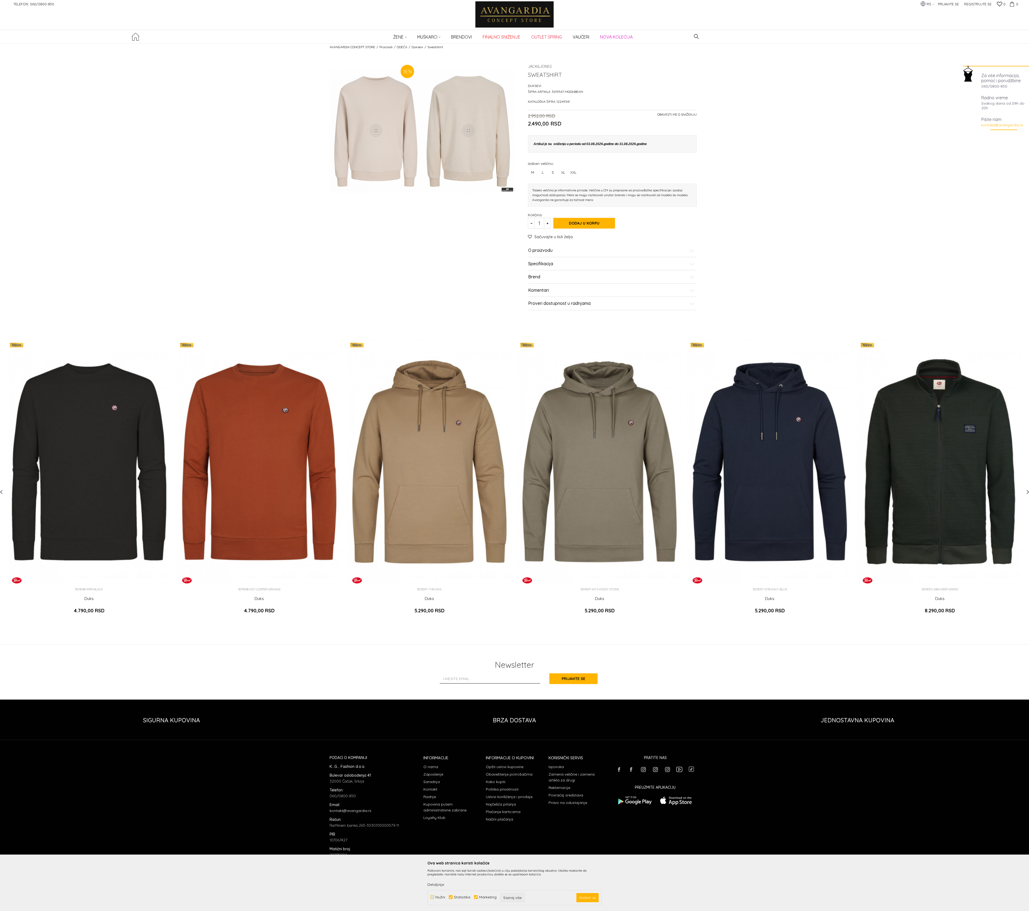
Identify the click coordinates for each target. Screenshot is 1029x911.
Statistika (462, 897)
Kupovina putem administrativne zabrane (445, 807)
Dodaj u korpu (584, 223)
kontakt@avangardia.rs (1002, 125)
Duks (89, 598)
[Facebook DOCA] (631, 769)
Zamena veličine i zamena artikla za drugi (572, 777)
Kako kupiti (495, 781)
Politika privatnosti (502, 789)
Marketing (488, 897)
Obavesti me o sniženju (677, 114)
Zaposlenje (433, 774)
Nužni (440, 897)
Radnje (429, 796)
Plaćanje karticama (503, 811)
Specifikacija (540, 263)
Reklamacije (559, 787)
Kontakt (430, 789)
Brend (534, 277)
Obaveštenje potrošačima (509, 774)
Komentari (538, 290)
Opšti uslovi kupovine (504, 766)
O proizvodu (540, 250)
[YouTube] (679, 769)
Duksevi (417, 47)
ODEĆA (402, 47)
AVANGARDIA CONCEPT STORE (352, 47)
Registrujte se (977, 4)
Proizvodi (386, 47)
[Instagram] (643, 769)
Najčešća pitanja (501, 804)
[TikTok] (691, 769)
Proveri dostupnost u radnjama (559, 303)
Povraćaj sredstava (566, 795)
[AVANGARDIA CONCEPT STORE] (514, 18)
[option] (89, 481)
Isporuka (556, 766)
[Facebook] (619, 769)
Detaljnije (435, 884)
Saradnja (431, 781)
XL (563, 172)
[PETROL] (16, 580)
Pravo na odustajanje (568, 802)
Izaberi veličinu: (541, 163)
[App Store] (676, 800)
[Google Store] (634, 800)
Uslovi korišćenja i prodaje (509, 796)
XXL (573, 172)
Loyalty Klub (434, 817)
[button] (696, 36)
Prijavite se (573, 678)
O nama (430, 766)
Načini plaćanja (499, 819)
